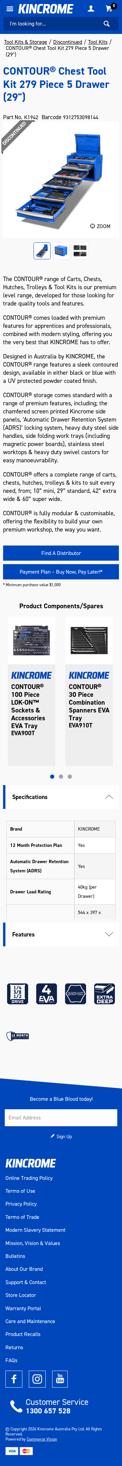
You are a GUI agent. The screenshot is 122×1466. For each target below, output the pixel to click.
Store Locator (20, 1295)
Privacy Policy (21, 1204)
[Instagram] (37, 1379)
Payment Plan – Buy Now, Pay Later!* (61, 571)
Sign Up (64, 1136)
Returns (14, 1347)
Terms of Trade (22, 1217)
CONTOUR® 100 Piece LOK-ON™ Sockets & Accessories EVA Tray (28, 706)
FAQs (11, 1360)
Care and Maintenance (30, 1321)
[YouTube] (60, 1379)
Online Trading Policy (29, 1178)
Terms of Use (20, 1191)
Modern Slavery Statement (35, 1230)
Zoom (103, 226)
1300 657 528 (48, 1411)
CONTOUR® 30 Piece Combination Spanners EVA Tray (89, 702)
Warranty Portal (23, 1308)
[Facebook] (13, 1379)
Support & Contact (25, 1282)
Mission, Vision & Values (32, 1243)
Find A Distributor (61, 553)
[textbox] (50, 24)
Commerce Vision (42, 1439)
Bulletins (15, 1256)
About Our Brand (24, 1269)
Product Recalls (22, 1334)
